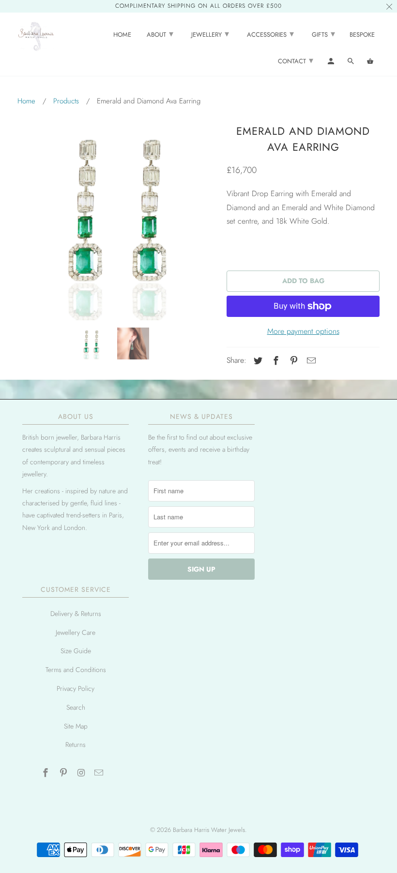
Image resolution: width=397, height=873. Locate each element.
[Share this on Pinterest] (292, 361)
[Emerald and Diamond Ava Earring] (117, 220)
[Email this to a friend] (310, 361)
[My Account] (332, 63)
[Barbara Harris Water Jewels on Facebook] (46, 773)
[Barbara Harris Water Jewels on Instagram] (82, 773)
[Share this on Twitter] (256, 361)
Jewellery (210, 34)
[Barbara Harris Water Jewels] (35, 36)
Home (122, 35)
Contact (295, 60)
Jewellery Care (75, 632)
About (160, 34)
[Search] (351, 63)
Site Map (76, 726)
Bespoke (362, 35)
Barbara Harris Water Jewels (209, 829)
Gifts (323, 34)
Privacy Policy (75, 688)
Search (75, 707)
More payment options (303, 331)
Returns (75, 744)
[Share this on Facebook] (274, 361)
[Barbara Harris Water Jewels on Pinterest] (64, 773)
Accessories (270, 34)
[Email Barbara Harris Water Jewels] (99, 773)
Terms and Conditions (76, 669)
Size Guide (76, 651)
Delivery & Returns (75, 613)
